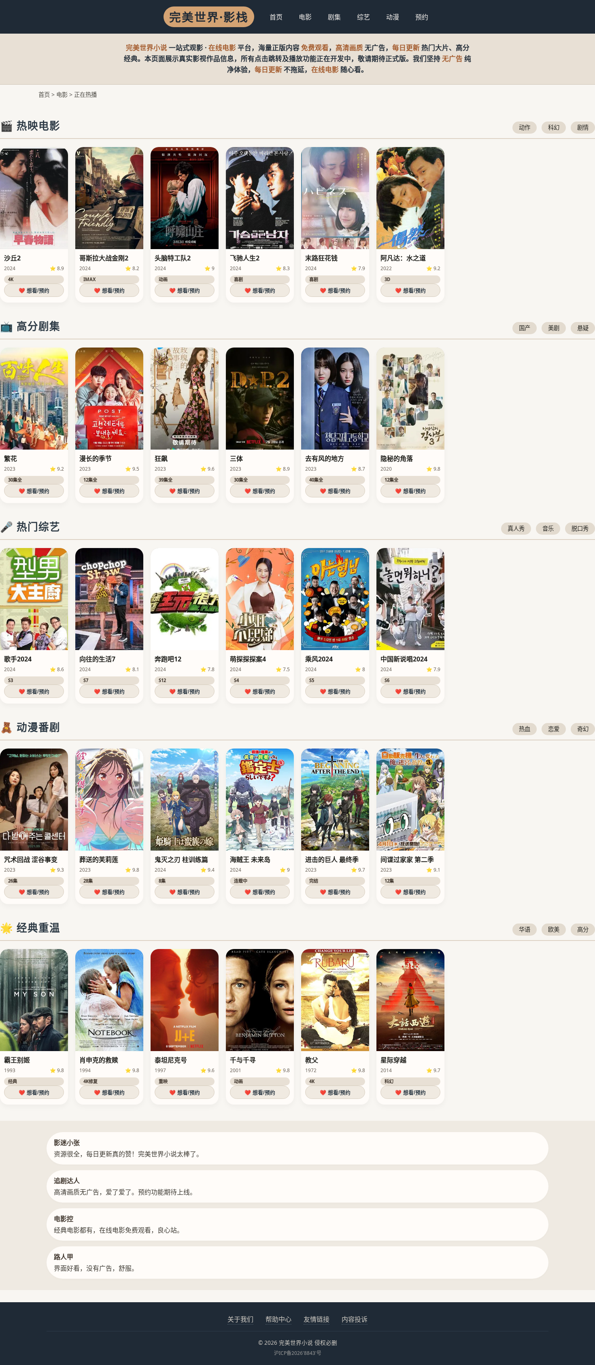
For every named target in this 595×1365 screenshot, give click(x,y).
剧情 (583, 127)
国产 (524, 328)
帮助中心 (278, 1319)
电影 (305, 17)
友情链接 (316, 1319)
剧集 (334, 17)
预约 (421, 17)
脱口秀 (580, 528)
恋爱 (553, 729)
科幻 (553, 127)
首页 (276, 17)
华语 (524, 929)
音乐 (548, 528)
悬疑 (583, 328)
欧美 (553, 929)
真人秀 (516, 528)
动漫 (392, 17)
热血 (524, 729)
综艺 (363, 17)
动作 (524, 127)
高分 (583, 929)
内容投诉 (355, 1319)
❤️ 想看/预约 (34, 291)
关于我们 (240, 1319)
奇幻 (583, 729)
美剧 (553, 328)
